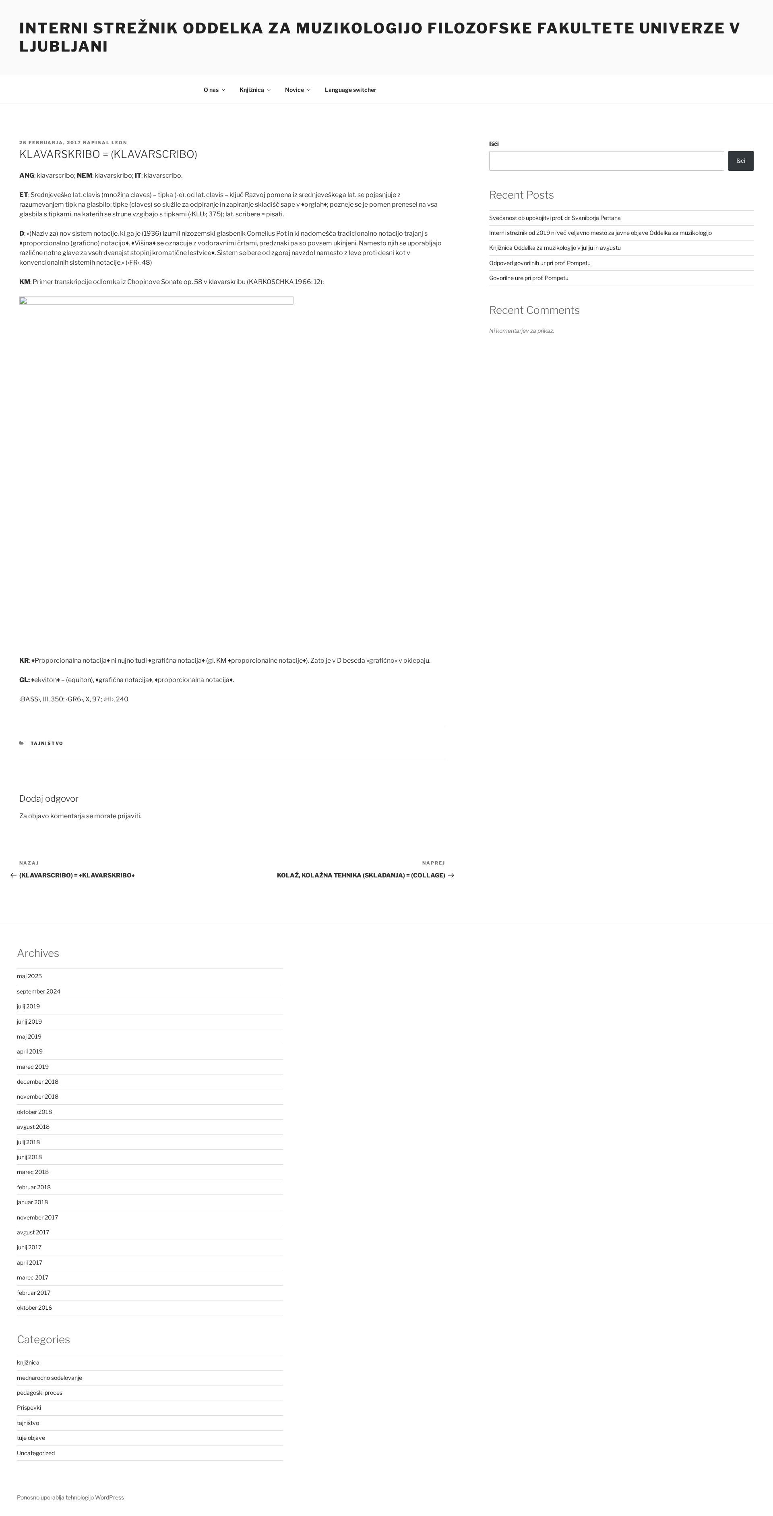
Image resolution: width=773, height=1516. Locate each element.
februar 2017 (33, 1292)
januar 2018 (32, 1202)
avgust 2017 (33, 1232)
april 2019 (30, 1051)
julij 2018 (28, 1142)
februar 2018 (34, 1187)
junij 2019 (29, 1021)
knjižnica (28, 1362)
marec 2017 (32, 1277)
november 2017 (37, 1217)
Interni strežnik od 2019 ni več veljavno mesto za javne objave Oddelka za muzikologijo (600, 232)
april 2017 (29, 1262)
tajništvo (47, 743)
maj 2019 (29, 1036)
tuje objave (31, 1437)
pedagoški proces (39, 1392)
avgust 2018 (33, 1126)
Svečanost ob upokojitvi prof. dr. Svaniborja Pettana (555, 217)
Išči (494, 143)
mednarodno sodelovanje (49, 1377)
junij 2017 (29, 1247)
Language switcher (350, 89)
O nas (211, 89)
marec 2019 (33, 1066)
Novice (294, 89)
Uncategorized (36, 1453)
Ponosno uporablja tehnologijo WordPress (70, 1497)
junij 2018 (29, 1156)
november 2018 (37, 1096)
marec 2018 (33, 1171)
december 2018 (37, 1081)
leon (119, 142)
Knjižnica (252, 89)
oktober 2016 (34, 1307)
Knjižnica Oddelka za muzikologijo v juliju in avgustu (555, 247)
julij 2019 (28, 1006)
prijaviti (129, 816)
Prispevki (29, 1407)
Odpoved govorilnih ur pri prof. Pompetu (540, 262)
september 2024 (38, 991)
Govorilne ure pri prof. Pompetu (528, 277)
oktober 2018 (34, 1111)
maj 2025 (29, 976)
